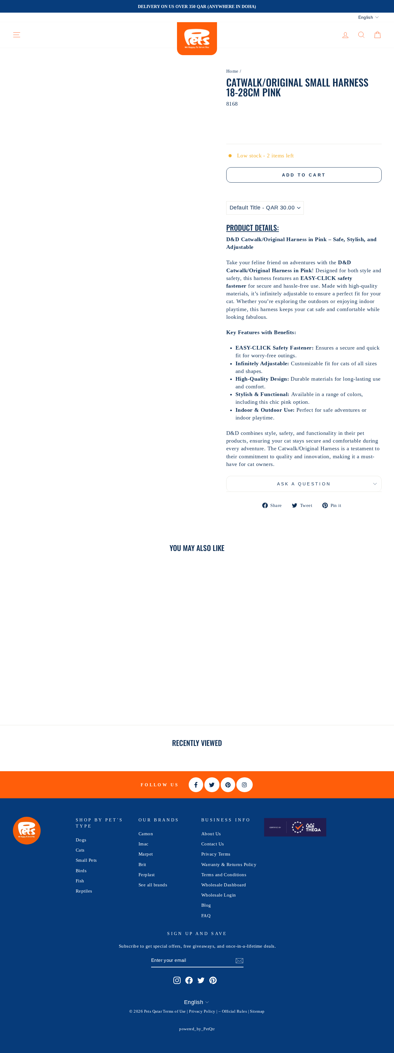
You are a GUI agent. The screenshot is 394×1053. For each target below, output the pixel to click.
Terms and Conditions (223, 874)
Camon (146, 833)
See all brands (153, 884)
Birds (81, 870)
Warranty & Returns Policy (228, 864)
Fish (80, 880)
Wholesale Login (218, 894)
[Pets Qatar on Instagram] (177, 980)
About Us (211, 833)
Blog (206, 905)
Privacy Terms (216, 854)
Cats (80, 850)
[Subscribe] (239, 960)
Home (232, 71)
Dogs (81, 839)
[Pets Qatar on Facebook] (189, 980)
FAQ (206, 915)
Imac (144, 843)
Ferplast (147, 874)
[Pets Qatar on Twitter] (201, 980)
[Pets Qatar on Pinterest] (213, 980)
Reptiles (84, 890)
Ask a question (304, 483)
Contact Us (212, 843)
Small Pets (86, 860)
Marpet (146, 854)
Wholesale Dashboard (223, 884)
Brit (142, 864)
